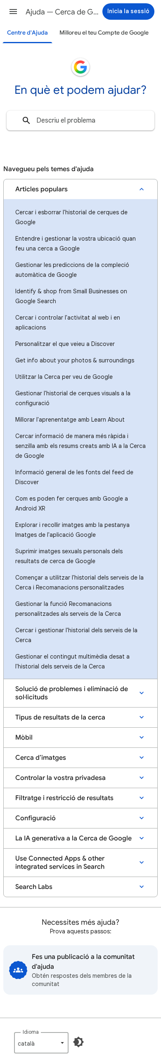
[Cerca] (26, 120)
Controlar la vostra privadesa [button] (60, 778)
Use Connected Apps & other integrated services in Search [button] (59, 862)
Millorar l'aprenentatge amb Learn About (70, 419)
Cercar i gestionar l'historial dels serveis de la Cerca (76, 635)
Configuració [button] (35, 818)
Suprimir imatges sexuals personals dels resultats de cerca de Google (69, 556)
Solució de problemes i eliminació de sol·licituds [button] (71, 693)
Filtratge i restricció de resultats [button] (64, 798)
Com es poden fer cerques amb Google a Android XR (71, 503)
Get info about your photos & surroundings (74, 360)
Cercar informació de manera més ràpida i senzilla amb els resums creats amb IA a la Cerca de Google (80, 445)
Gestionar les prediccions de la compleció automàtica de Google (72, 269)
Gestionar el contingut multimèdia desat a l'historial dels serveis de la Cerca (72, 661)
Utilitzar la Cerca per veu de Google (64, 377)
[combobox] (80, 120)
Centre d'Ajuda (27, 32)
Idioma (31, 1032)
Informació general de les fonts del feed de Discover (74, 477)
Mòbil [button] (24, 737)
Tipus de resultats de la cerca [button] (60, 717)
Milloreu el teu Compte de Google (104, 32)
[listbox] (41, 1042)
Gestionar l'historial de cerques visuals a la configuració (72, 398)
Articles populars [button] (41, 189)
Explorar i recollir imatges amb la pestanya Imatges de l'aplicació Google (72, 529)
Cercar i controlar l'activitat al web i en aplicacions (67, 322)
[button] (13, 11)
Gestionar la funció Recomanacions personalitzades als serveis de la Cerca (68, 608)
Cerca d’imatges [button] (40, 758)
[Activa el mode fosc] (78, 1042)
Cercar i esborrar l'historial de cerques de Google (71, 217)
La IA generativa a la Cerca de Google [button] (73, 838)
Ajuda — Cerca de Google (62, 11)
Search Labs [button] (33, 887)
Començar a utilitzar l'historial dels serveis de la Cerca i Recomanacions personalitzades (79, 582)
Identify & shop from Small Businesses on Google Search (71, 296)
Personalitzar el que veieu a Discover (65, 344)
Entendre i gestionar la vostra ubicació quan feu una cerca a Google (75, 243)
